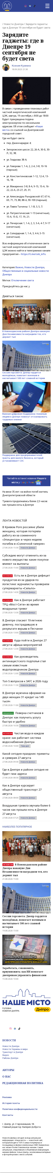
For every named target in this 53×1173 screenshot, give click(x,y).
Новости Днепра (13, 24)
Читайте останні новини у (26, 480)
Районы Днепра (10, 1058)
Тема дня (25, 746)
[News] (30, 6)
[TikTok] (34, 6)
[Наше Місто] (7, 6)
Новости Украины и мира (15, 1049)
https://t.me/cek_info (33, 254)
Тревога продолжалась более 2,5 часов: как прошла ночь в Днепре (25, 503)
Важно (19, 267)
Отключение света (22, 280)
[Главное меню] (47, 6)
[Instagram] (26, 6)
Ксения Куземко (21, 65)
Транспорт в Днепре (12, 1052)
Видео (5, 1055)
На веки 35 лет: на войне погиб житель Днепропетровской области (25, 493)
